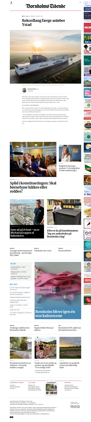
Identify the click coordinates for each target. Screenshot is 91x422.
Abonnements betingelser (71, 387)
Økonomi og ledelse (15, 387)
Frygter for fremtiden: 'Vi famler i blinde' (19, 306)
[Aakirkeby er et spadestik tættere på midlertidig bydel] (70, 348)
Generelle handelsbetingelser (17, 414)
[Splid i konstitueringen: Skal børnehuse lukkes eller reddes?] (33, 159)
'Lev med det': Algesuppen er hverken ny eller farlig (21, 314)
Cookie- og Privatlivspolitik (32, 414)
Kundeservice (67, 390)
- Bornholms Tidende (21, 278)
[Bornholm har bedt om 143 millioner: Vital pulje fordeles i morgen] (21, 348)
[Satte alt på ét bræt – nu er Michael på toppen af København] (27, 212)
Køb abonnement (68, 385)
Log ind (11, 4)
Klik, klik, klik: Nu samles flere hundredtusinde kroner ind (43, 372)
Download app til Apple (34, 388)
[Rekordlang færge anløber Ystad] (45, 57)
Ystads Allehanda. (34, 105)
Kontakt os (12, 385)
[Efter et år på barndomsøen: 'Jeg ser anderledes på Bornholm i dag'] (64, 212)
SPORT (59, 325)
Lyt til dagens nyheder (33, 387)
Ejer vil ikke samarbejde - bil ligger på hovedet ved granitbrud (20, 294)
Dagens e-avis (31, 385)
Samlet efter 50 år (15, 310)
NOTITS (23, 16)
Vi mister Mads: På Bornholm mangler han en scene (20, 289)
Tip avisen (12, 388)
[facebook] (10, 417)
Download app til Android (34, 390)
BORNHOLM (12, 248)
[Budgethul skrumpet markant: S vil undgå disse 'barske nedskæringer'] (70, 153)
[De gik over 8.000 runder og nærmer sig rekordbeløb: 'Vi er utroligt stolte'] (45, 348)
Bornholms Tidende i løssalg (71, 388)
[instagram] (12, 417)
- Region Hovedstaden (18, 268)
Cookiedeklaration (44, 414)
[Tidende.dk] (45, 6)
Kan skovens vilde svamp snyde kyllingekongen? (18, 301)
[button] (80, 2)
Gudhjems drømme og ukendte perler (20, 297)
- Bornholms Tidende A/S (19, 273)
